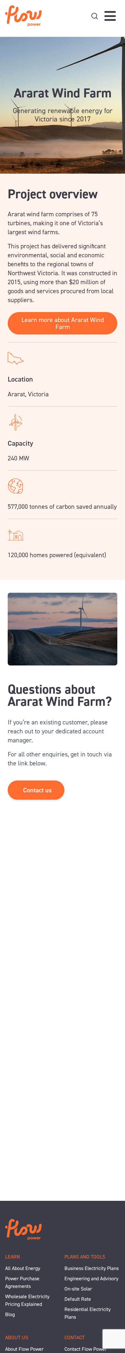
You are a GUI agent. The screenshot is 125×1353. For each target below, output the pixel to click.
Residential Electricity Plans (87, 1313)
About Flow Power (24, 1349)
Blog (10, 1314)
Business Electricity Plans (91, 1268)
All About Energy (22, 1268)
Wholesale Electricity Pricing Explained (27, 1300)
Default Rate (77, 1299)
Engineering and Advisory (91, 1278)
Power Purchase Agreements (22, 1282)
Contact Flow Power (85, 1349)
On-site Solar (78, 1288)
